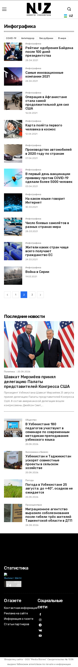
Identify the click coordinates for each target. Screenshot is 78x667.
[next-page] (40, 294)
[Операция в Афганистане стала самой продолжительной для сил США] (13, 101)
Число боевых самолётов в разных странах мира (47, 225)
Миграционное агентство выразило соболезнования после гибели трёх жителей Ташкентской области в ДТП (48, 515)
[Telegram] (40, 625)
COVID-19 (11, 38)
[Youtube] (40, 636)
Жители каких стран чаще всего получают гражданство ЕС (47, 251)
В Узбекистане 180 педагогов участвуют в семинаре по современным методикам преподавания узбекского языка (47, 432)
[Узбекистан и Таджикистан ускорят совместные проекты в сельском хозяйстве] (13, 460)
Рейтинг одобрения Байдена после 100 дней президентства (49, 51)
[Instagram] (40, 620)
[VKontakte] (40, 630)
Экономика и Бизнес (36, 452)
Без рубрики (46, 38)
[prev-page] (7, 294)
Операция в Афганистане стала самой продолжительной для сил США (47, 103)
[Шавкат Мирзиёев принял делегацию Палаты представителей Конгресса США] (39, 344)
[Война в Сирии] (13, 275)
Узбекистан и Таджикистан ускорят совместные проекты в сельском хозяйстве (48, 462)
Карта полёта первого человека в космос (43, 127)
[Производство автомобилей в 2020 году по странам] (13, 153)
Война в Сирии (37, 272)
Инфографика (33, 44)
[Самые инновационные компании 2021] (13, 76)
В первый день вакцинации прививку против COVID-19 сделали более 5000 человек (48, 177)
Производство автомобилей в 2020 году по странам (48, 151)
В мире (62, 38)
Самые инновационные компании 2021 (44, 74)
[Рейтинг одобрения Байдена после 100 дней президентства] (13, 52)
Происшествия (33, 505)
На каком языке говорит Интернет (45, 200)
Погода (29, 480)
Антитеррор (27, 38)
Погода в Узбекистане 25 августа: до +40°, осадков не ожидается (49, 488)
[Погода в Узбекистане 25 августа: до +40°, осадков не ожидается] (13, 488)
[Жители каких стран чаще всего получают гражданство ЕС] (13, 251)
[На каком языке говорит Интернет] (13, 202)
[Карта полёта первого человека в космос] (13, 129)
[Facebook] (40, 614)
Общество (31, 420)
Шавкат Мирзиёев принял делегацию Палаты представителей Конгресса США (37, 381)
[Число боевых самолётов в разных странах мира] (13, 227)
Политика (9, 372)
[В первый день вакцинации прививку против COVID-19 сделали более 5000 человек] (13, 178)
